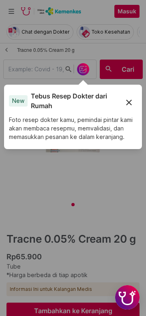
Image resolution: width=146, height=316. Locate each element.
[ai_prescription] (83, 69)
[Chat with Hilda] (127, 297)
